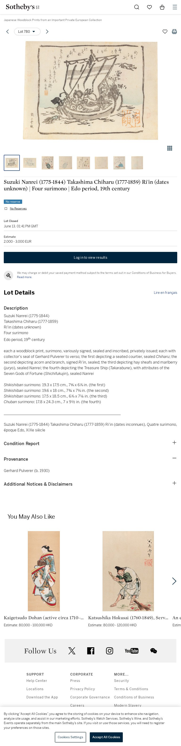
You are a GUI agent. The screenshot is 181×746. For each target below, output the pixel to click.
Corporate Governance (90, 697)
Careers (77, 706)
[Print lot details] (174, 31)
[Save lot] (165, 31)
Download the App (42, 697)
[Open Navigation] (175, 7)
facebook (90, 650)
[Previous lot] (7, 31)
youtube (132, 651)
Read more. (24, 277)
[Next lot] (47, 31)
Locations (35, 689)
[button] (90, 90)
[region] (90, 726)
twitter (71, 651)
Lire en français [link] (165, 293)
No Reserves (18, 208)
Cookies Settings (70, 737)
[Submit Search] (136, 7)
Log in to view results (90, 257)
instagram (109, 650)
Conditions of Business (134, 697)
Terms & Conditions (131, 689)
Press (75, 681)
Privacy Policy (82, 689)
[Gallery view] (169, 148)
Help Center (36, 681)
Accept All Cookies (106, 737)
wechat (153, 651)
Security (121, 681)
